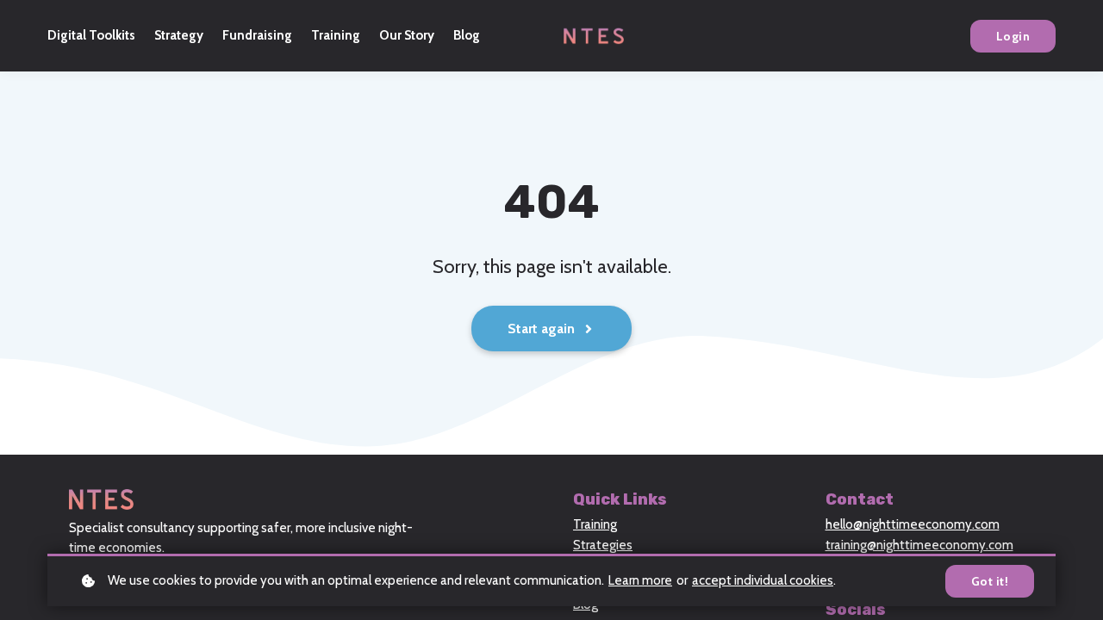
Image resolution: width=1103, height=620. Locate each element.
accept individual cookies (762, 580)
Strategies (603, 545)
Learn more (640, 580)
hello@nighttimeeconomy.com (913, 524)
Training (595, 524)
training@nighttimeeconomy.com (919, 545)
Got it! (990, 581)
